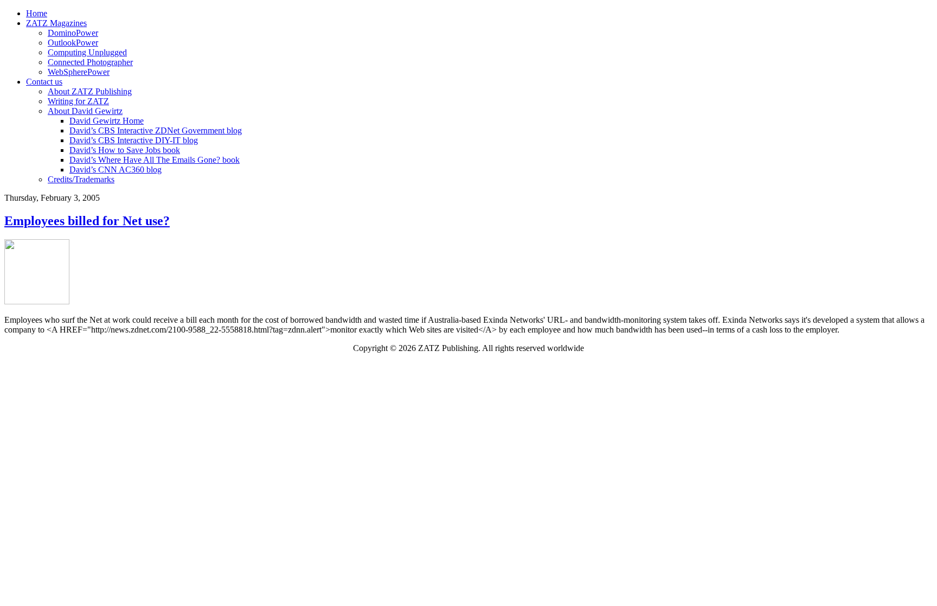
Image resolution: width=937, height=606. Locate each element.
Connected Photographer (90, 62)
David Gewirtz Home (106, 120)
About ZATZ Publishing (90, 91)
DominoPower (73, 32)
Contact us (44, 81)
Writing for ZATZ (78, 101)
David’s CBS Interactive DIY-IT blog (133, 140)
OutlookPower (73, 42)
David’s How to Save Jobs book (124, 150)
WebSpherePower (79, 71)
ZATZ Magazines (56, 23)
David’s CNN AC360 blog (115, 169)
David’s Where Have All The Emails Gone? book (154, 159)
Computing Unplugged (87, 52)
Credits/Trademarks (81, 179)
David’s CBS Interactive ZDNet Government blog (155, 130)
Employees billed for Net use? (87, 221)
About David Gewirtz (85, 111)
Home (36, 13)
